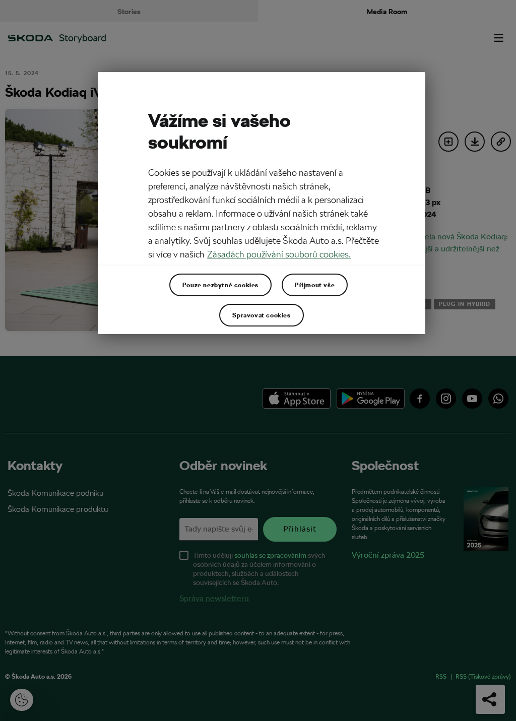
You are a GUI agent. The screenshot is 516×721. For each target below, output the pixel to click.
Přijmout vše (315, 285)
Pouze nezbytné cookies (220, 285)
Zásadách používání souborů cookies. (279, 254)
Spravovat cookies (261, 315)
